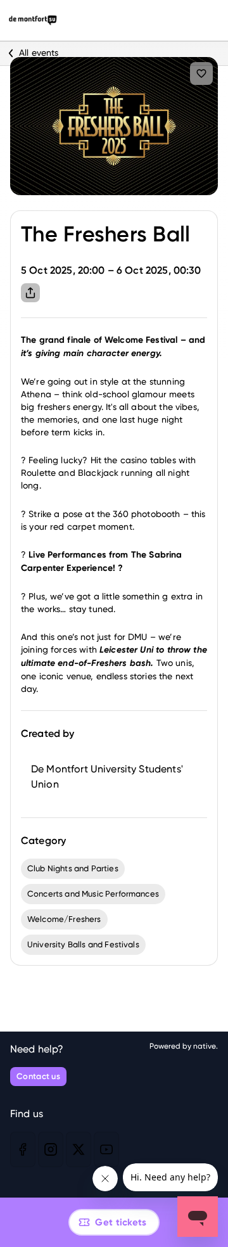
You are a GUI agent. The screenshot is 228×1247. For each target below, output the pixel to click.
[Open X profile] (78, 1149)
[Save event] (201, 73)
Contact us (38, 1076)
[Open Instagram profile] (50, 1149)
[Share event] (30, 292)
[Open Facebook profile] (22, 1149)
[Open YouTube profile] (106, 1149)
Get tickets (120, 1222)
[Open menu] (206, 20)
